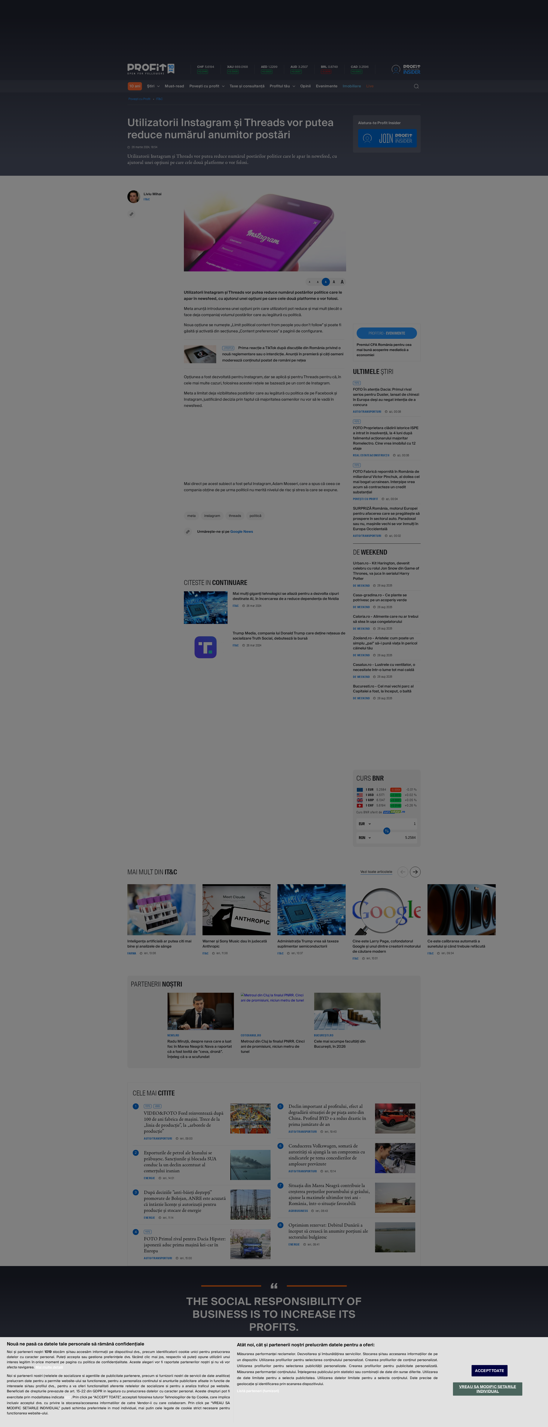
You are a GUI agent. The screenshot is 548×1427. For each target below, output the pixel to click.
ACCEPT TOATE (489, 1370)
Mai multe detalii (49, 1367)
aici (68, 1397)
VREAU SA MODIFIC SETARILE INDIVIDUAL (487, 1388)
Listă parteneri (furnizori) (258, 1391)
